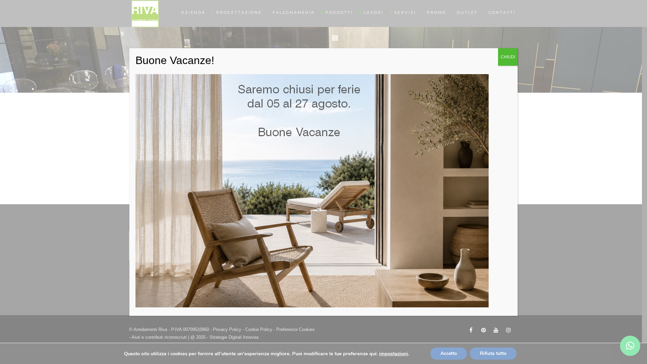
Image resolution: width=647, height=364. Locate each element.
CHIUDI (508, 57)
